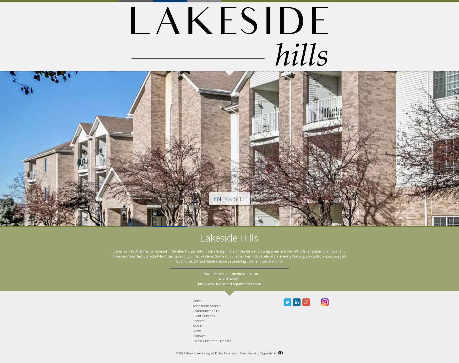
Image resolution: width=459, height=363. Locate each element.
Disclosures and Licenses (212, 341)
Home (197, 301)
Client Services (204, 316)
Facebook (278, 302)
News (197, 331)
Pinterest (315, 302)
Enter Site (229, 199)
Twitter (287, 302)
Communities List (206, 311)
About (197, 326)
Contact (199, 336)
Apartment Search (207, 306)
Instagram (325, 302)
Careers (199, 321)
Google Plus (306, 302)
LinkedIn (297, 302)
